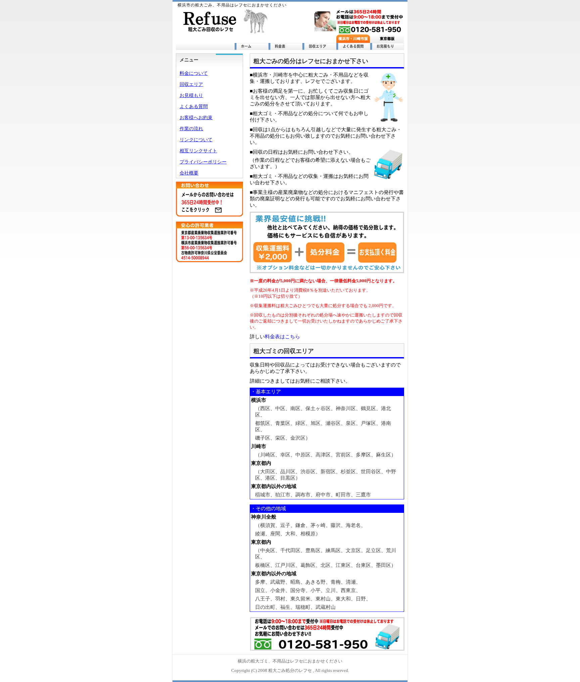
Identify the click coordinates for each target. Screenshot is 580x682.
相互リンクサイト (198, 150)
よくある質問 (194, 106)
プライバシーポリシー (203, 161)
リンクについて (196, 139)
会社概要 (189, 173)
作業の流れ (191, 128)
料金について (194, 73)
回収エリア (191, 84)
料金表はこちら (282, 336)
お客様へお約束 (196, 117)
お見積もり (191, 95)
